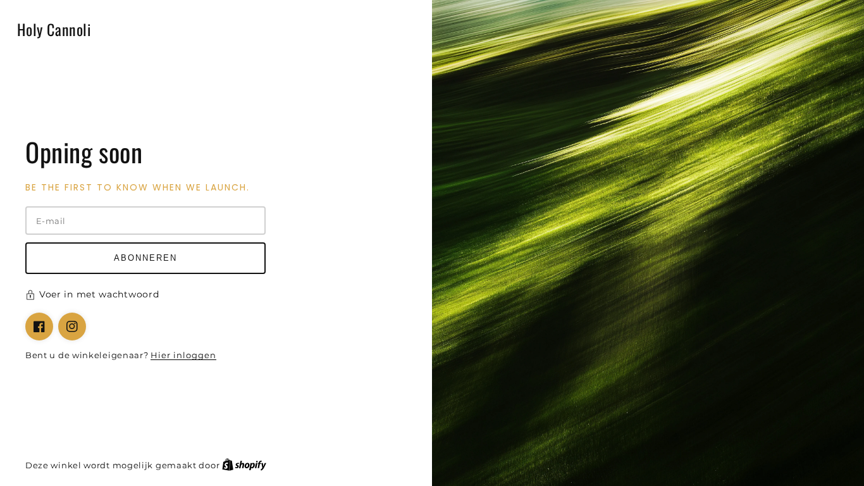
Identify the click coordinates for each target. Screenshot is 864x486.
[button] (216, 296)
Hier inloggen (183, 355)
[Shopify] (244, 465)
